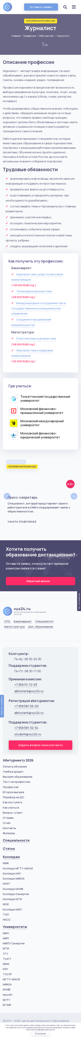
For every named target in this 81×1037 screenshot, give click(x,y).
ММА (6, 963)
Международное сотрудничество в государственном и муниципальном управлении (38, 308)
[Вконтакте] (6, 636)
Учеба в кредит (13, 771)
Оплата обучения (15, 766)
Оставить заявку (41, 7)
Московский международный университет (42, 423)
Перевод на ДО (13, 797)
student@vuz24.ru (27, 734)
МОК (6, 904)
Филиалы (9, 833)
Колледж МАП (12, 909)
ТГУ (5, 953)
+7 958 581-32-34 (26, 728)
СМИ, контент (46, 35)
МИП (6, 938)
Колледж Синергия (16, 894)
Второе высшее (13, 792)
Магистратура (14, 626)
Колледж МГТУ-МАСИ (18, 868)
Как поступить (12, 802)
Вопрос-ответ (13, 812)
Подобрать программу (2, 706)
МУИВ (6, 989)
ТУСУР (7, 974)
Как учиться (11, 807)
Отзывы (8, 817)
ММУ (6, 933)
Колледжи (11, 857)
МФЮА (7, 984)
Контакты (9, 828)
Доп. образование (40, 626)
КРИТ (6, 883)
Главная (16, 35)
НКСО (7, 919)
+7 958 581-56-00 (26, 706)
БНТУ (6, 999)
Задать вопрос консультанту (40, 745)
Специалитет (44, 621)
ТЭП (6, 914)
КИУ (5, 969)
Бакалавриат (23, 621)
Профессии (29, 35)
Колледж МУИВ (13, 888)
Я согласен (40, 1033)
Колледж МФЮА (13, 878)
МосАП (7, 994)
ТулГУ (7, 958)
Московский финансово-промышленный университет (41, 411)
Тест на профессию (16, 781)
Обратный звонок (38, 581)
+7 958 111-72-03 (25, 685)
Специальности (16, 840)
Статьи (9, 848)
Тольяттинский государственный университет (45, 399)
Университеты (15, 927)
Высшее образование (17, 776)
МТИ (6, 948)
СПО (7, 621)
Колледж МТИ (12, 899)
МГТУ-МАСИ (11, 979)
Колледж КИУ (12, 873)
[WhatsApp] (16, 636)
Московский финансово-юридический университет (40, 435)
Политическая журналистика (36, 338)
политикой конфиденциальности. (40, 1029)
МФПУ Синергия (13, 943)
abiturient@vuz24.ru (29, 691)
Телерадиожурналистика (34, 291)
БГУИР (7, 1004)
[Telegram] (25, 636)
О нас (7, 822)
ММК (6, 863)
